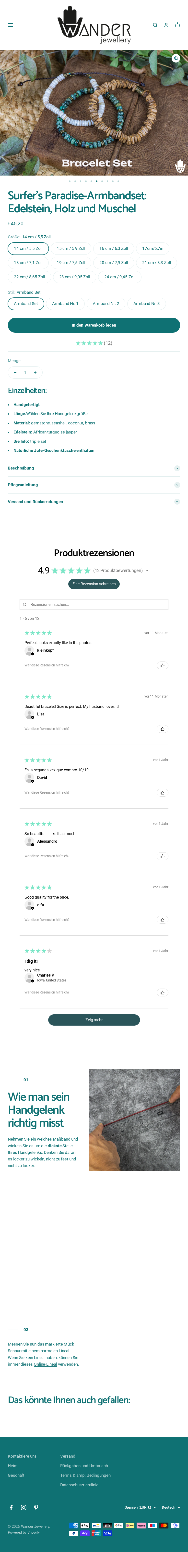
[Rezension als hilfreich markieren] (162, 665)
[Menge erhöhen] (35, 372)
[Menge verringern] (15, 372)
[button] (147, 570)
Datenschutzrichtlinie (79, 1484)
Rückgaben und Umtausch (84, 1465)
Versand (67, 1456)
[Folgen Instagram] (23, 1507)
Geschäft (16, 1475)
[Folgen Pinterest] (36, 1507)
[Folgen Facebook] (11, 1507)
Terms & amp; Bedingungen (85, 1475)
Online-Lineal (45, 1364)
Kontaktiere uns (22, 1456)
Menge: (15, 360)
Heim (13, 1465)
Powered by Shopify (23, 1532)
